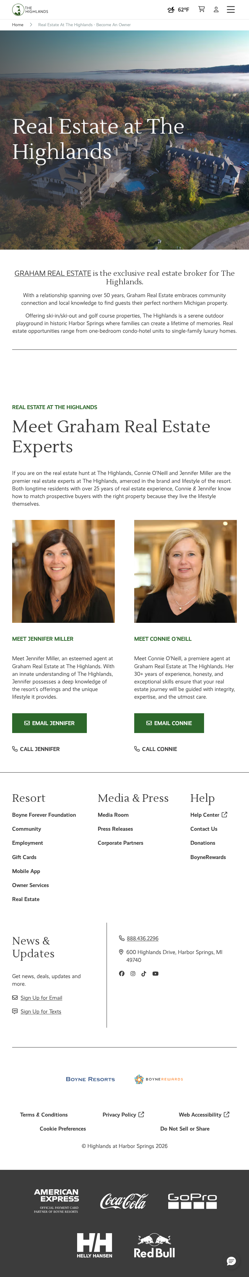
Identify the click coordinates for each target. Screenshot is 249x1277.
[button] (231, 1260)
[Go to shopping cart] (201, 10)
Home (17, 24)
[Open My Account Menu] (216, 10)
